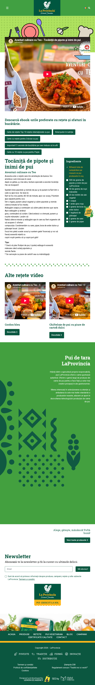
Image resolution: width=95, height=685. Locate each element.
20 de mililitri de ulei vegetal (78, 196)
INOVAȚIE (75, 653)
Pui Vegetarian (54, 634)
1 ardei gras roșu (76, 204)
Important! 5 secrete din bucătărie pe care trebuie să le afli (32, 145)
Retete (37, 634)
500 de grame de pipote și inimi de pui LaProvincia (78, 183)
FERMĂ (58, 653)
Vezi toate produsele (77, 540)
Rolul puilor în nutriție (64, 132)
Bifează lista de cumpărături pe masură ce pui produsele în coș (76, 171)
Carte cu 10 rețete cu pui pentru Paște (23, 152)
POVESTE (24, 653)
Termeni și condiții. (27, 579)
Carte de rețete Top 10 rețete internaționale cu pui (28, 132)
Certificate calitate (40, 637)
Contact (61, 637)
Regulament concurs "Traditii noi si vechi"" (70, 667)
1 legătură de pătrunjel (75, 214)
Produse (24, 634)
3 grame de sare (76, 218)
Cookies (25, 670)
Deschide (11, 332)
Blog (70, 634)
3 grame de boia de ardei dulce (77, 208)
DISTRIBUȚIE (50, 658)
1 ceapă (72, 201)
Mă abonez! (83, 569)
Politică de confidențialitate (25, 667)
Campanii (82, 634)
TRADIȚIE (41, 653)
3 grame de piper (76, 221)
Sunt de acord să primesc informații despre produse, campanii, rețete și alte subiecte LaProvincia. (44, 577)
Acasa (11, 634)
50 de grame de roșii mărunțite (78, 190)
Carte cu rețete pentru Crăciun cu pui (22, 139)
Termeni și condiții (25, 664)
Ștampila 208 (69, 664)
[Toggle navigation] (7, 7)
